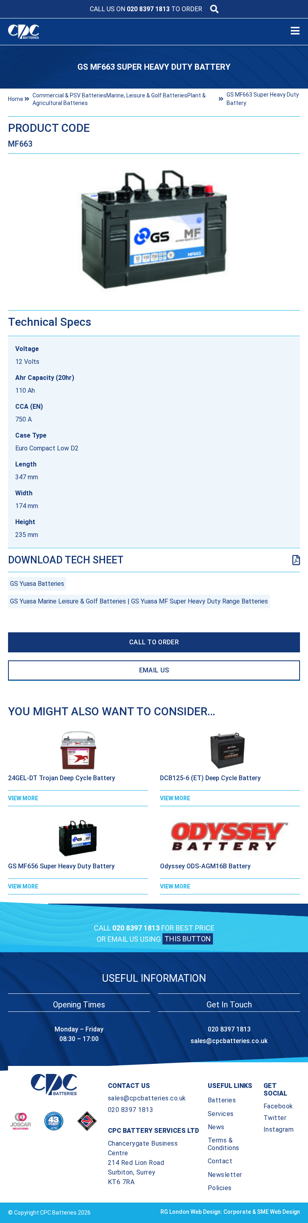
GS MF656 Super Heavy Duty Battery (61, 866)
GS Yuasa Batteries (37, 583)
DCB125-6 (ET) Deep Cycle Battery (210, 778)
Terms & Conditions (223, 1144)
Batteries (222, 1100)
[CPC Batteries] (51, 31)
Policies (220, 1188)
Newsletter (225, 1175)
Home (15, 99)
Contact (220, 1161)
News (216, 1127)
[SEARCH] (214, 9)
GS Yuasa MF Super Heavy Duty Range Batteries (199, 601)
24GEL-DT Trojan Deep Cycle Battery (61, 778)
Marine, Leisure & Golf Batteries (146, 95)
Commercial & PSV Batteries (69, 95)
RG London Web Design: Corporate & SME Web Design (230, 1212)
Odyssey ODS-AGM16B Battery (205, 866)
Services (221, 1114)
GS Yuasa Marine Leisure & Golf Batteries (68, 601)
